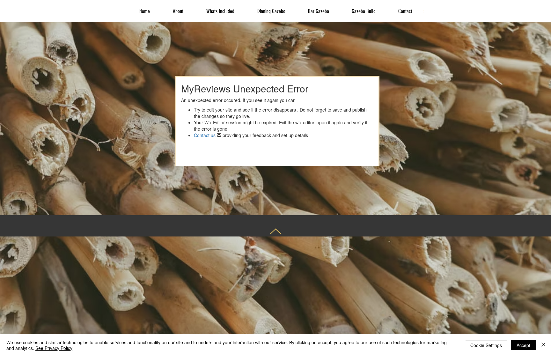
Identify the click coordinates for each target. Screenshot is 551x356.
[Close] (543, 345)
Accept (523, 345)
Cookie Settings (486, 345)
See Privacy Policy (53, 348)
